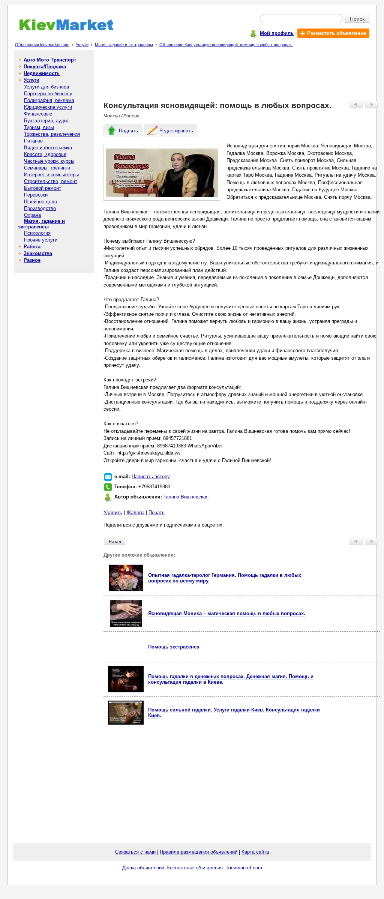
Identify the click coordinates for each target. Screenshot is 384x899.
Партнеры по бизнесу (48, 93)
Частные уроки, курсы (49, 161)
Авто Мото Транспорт (50, 60)
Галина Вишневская (186, 497)
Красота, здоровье (45, 154)
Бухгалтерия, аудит (46, 120)
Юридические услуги (48, 107)
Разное (32, 260)
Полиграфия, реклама (49, 100)
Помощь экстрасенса (173, 647)
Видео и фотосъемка (48, 147)
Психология (37, 233)
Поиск (357, 18)
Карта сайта (255, 852)
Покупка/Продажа (45, 66)
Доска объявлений (143, 867)
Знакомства (38, 253)
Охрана (32, 215)
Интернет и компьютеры (51, 174)
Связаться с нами (135, 852)
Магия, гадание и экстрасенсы (124, 44)
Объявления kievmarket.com (42, 44)
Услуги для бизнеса (46, 87)
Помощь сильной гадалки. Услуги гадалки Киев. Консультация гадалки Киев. (234, 712)
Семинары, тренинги (47, 168)
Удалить (113, 512)
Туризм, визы (39, 127)
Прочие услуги (40, 240)
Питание (33, 141)
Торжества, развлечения (52, 134)
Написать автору (151, 476)
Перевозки (36, 195)
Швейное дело (40, 201)
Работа (32, 246)
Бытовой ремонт (42, 188)
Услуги (82, 44)
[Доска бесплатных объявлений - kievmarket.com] (62, 29)
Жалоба (135, 512)
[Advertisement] (241, 77)
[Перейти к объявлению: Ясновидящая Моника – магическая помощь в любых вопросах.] (126, 625)
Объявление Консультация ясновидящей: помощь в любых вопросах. (226, 44)
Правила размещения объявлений (198, 852)
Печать (156, 512)
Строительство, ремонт (50, 181)
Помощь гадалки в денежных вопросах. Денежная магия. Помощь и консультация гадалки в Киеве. (231, 679)
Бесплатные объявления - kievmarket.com (214, 867)
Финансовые (38, 114)
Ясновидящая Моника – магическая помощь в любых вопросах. (226, 613)
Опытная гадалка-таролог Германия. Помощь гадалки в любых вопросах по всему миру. (224, 578)
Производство (40, 208)
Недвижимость (42, 73)
